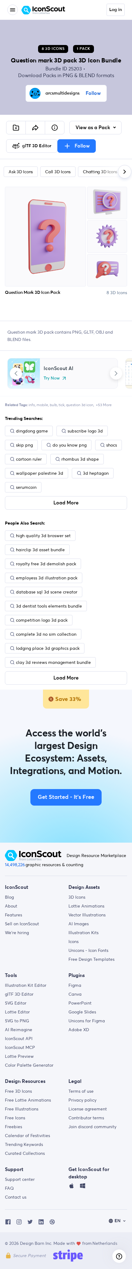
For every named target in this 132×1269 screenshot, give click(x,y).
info (32, 404)
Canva (75, 994)
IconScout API (19, 1038)
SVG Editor (15, 1003)
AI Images (78, 923)
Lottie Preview (19, 1056)
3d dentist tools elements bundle (49, 606)
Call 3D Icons (58, 171)
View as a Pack (93, 127)
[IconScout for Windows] (83, 1187)
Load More (66, 502)
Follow (93, 93)
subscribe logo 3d (85, 431)
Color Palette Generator (29, 1065)
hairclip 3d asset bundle (40, 549)
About (11, 906)
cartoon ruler (29, 459)
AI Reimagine (18, 1029)
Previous (16, 373)
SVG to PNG (17, 1021)
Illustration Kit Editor (25, 985)
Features (13, 915)
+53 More (104, 404)
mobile (42, 404)
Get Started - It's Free (66, 797)
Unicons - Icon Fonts (88, 950)
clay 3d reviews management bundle (53, 662)
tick (61, 404)
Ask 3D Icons (21, 171)
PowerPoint (79, 1003)
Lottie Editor (17, 1012)
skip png (24, 445)
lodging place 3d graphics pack (48, 648)
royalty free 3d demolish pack (46, 564)
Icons (73, 941)
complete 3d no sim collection (46, 634)
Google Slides (82, 1012)
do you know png (69, 445)
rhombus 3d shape (80, 459)
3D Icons (76, 897)
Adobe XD (78, 1029)
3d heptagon (96, 473)
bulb (53, 404)
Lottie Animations (86, 906)
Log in (115, 10)
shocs (111, 445)
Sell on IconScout (22, 923)
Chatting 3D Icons (100, 171)
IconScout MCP (20, 1047)
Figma (74, 985)
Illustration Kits (83, 932)
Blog (9, 897)
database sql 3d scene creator (46, 592)
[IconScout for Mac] (71, 1187)
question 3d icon (79, 404)
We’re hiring (17, 932)
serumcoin (26, 487)
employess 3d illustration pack (46, 578)
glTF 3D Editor (19, 994)
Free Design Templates (91, 959)
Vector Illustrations (87, 915)
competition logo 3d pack (42, 620)
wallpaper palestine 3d (39, 473)
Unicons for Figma (86, 1021)
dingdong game (32, 431)
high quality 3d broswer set (43, 535)
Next (116, 373)
